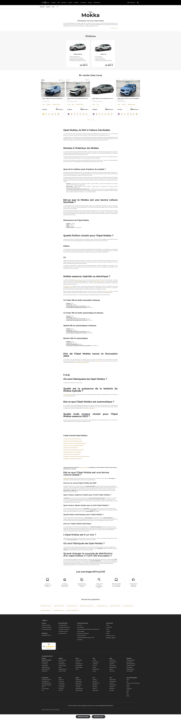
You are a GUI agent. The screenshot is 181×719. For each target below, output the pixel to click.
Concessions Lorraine (63, 631)
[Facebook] (110, 638)
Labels (107, 629)
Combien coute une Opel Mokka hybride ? (72, 438)
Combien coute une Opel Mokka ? (70, 447)
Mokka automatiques (90, 408)
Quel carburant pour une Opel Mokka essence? (73, 445)
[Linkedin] (106, 638)
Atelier (107, 625)
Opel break (112, 686)
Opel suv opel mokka (72, 610)
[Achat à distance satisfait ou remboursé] (133, 583)
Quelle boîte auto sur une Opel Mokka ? (71, 454)
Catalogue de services (46, 635)
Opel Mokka (112, 688)
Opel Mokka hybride (68, 394)
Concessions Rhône (63, 625)
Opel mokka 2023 (114, 605)
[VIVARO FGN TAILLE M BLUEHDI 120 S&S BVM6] (53, 88)
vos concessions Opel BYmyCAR (82, 362)
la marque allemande (83, 467)
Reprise (107, 633)
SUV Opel (112, 690)
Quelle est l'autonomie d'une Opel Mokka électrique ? (74, 443)
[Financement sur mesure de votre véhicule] (82, 583)
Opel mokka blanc (101, 605)
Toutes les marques (46, 625)
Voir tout (89, 119)
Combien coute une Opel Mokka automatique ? (73, 449)
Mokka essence (68, 286)
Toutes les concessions (46, 627)
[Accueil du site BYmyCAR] (45, 2)
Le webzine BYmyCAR (46, 629)
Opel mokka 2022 (45, 610)
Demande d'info (98, 716)
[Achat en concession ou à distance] (47, 583)
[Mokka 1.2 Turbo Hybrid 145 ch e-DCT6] (103, 88)
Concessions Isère (62, 633)
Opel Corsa (112, 683)
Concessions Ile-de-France (64, 627)
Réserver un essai (83, 716)
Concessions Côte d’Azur (64, 629)
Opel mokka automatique (86, 605)
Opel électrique (113, 681)
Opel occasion (113, 679)
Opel (111, 677)
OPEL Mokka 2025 (45, 605)
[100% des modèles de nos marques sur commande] (116, 583)
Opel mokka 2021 (127, 605)
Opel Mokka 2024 (71, 605)
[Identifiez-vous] (137, 2)
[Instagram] (112, 638)
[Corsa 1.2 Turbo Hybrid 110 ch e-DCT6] (78, 88)
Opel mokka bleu (58, 610)
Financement (109, 627)
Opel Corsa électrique (108, 291)
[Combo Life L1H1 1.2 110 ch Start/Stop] (128, 88)
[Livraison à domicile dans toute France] (64, 583)
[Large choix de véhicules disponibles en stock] (99, 583)
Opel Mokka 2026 (58, 605)
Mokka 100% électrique (99, 281)
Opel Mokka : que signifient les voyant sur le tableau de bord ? (76, 456)
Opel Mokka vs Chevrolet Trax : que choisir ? (72, 458)
